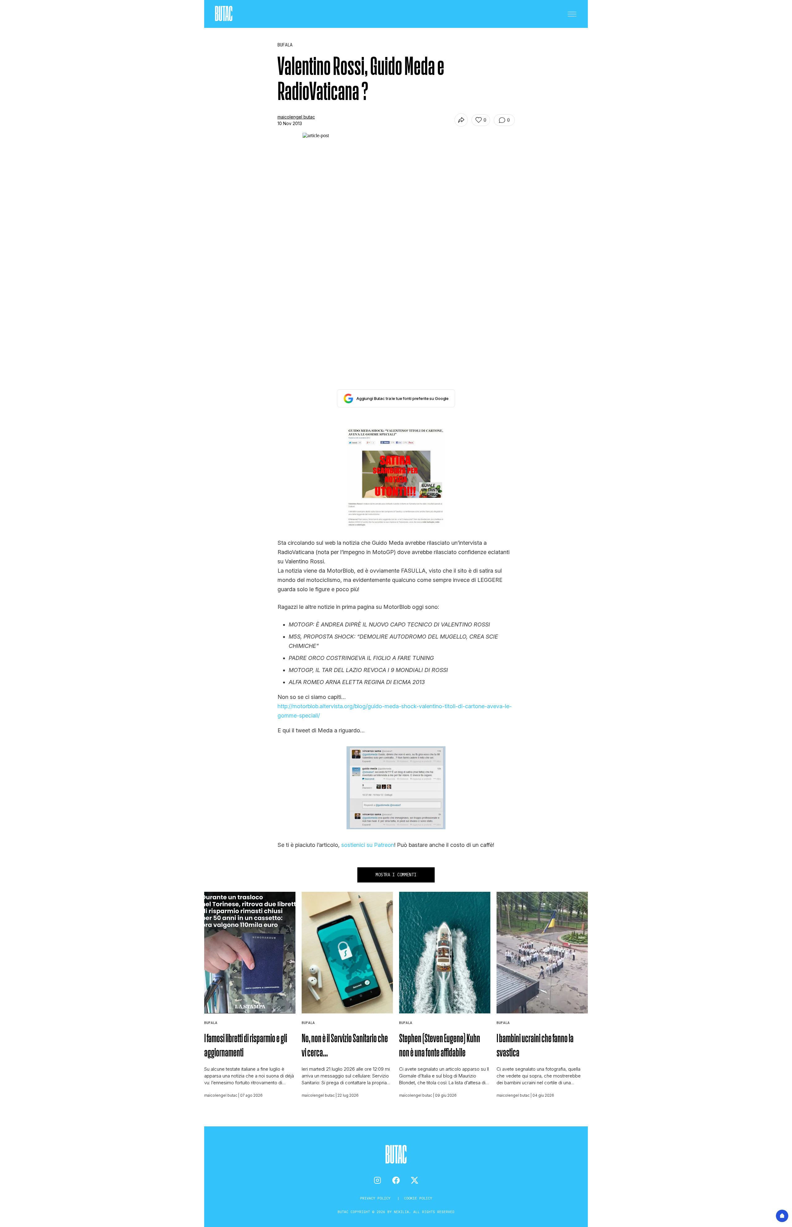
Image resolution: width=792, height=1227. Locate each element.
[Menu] (572, 14)
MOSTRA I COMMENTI (396, 875)
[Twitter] (414, 1180)
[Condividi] (461, 120)
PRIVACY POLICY (376, 1198)
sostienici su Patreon (367, 845)
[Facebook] (396, 1180)
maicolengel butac (296, 116)
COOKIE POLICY (418, 1198)
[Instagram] (377, 1180)
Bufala (210, 1022)
